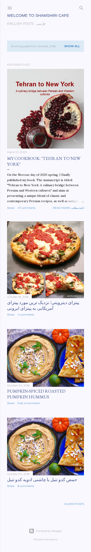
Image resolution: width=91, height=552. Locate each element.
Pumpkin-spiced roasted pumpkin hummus (36, 394)
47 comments (26, 207)
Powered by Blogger (49, 531)
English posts (20, 24)
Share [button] (10, 207)
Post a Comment (29, 403)
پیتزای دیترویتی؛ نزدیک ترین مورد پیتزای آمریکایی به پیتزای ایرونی (43, 305)
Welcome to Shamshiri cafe (38, 15)
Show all (72, 46)
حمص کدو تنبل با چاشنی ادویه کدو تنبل (42, 479)
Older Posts (74, 504)
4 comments (26, 314)
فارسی (41, 24)
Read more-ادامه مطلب (68, 207)
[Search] (81, 7)
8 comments (26, 486)
